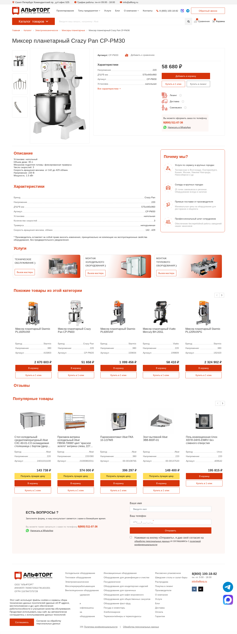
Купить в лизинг (198, 84)
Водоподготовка (73, 612)
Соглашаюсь (22, 622)
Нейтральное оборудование (80, 616)
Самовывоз (176, 107)
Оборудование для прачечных (120, 590)
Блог (157, 603)
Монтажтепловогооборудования (166, 262)
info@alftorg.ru (130, 2)
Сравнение (203, 21)
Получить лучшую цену (33, 476)
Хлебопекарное (112, 612)
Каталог (31, 21)
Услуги (158, 599)
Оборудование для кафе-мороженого (124, 594)
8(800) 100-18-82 (204, 573)
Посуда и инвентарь (114, 607)
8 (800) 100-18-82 (168, 11)
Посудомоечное (112, 581)
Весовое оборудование (77, 594)
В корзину (33, 368)
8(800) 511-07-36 (173, 122)
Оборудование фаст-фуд (117, 603)
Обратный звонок (208, 11)
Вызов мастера (25, 272)
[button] (221, 295)
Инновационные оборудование (120, 573)
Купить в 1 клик (173, 84)
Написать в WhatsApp (179, 127)
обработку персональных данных (152, 541)
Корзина (220, 21)
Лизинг (173, 95)
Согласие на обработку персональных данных (48, 622)
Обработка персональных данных (141, 626)
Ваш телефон (138, 516)
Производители (163, 590)
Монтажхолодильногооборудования (95, 262)
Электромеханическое (77, 581)
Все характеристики (108, 88)
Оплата (159, 612)
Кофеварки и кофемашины (79, 607)
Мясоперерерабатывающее (80, 586)
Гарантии (160, 616)
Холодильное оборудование (80, 573)
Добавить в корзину (186, 76)
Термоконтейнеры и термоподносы (122, 616)
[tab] (14, 167)
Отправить (170, 530)
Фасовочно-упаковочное (168, 573)
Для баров (70, 599)
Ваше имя (136, 503)
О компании (161, 594)
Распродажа (161, 581)
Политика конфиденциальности (101, 626)
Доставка (174, 101)
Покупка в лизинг (164, 586)
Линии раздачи (73, 603)
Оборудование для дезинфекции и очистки (126, 577)
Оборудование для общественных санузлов (127, 599)
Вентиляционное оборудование (82, 590)
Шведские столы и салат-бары (171, 577)
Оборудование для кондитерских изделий (126, 586)
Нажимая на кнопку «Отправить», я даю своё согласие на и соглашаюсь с (169, 541)
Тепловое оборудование (78, 577)
